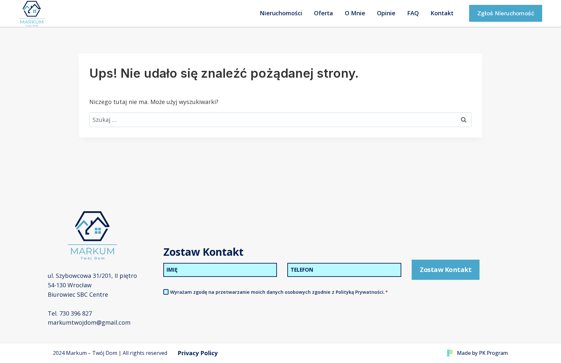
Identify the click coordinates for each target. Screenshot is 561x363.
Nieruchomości (281, 13)
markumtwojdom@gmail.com (89, 322)
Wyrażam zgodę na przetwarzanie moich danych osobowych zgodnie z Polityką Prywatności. (279, 292)
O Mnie (355, 13)
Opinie (386, 13)
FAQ (413, 13)
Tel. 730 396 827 (70, 313)
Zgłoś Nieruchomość (505, 13)
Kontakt (442, 13)
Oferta (323, 13)
